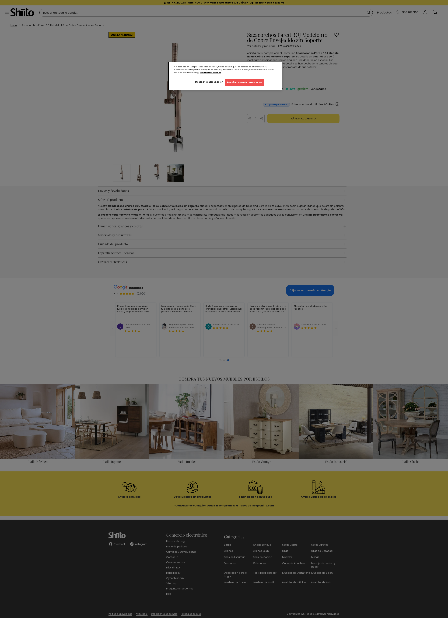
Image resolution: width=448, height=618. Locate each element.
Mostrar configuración (209, 82)
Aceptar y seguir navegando (244, 82)
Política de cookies (210, 72)
